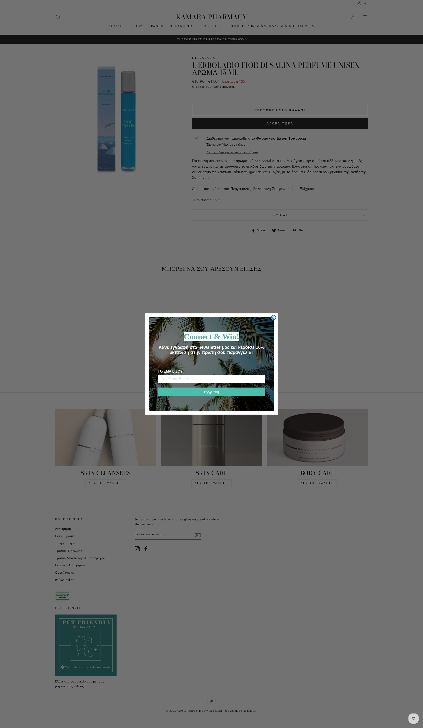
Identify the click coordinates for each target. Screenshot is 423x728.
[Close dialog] (273, 317)
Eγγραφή (211, 391)
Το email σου (170, 371)
